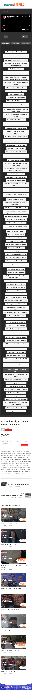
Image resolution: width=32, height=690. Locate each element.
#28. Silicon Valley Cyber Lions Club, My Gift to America (16, 164)
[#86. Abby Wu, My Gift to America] (16, 663)
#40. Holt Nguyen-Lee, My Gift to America (16, 216)
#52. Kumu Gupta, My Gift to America (16, 257)
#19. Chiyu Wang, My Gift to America (16, 128)
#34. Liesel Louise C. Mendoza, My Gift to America (16, 189)
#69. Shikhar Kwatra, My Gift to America (16, 319)
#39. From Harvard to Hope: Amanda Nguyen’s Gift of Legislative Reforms (16, 212)
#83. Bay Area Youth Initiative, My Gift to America (16, 375)
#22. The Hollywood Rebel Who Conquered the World (16, 141)
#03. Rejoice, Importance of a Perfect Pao (16, 60)
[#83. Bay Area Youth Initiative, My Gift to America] (16, 495)
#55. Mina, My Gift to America (16, 269)
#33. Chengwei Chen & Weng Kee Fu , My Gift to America (16, 184)
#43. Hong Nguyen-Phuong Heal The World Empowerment (16, 227)
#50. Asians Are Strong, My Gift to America (16, 251)
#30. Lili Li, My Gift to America (16, 174)
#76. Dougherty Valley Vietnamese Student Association (16, 344)
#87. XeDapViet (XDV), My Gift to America (16, 389)
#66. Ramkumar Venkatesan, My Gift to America (16, 308)
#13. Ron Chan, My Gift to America (16, 100)
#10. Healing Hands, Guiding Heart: (16, 91)
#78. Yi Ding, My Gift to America (16, 352)
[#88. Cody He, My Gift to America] (16, 621)
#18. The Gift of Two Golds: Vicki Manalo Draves (16, 123)
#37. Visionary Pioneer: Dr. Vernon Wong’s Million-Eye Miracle (16, 203)
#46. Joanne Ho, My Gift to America (16, 238)
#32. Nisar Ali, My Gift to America (16, 180)
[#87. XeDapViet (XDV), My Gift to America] (16, 642)
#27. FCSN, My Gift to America (16, 160)
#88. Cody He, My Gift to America (16, 392)
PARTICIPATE (24, 445)
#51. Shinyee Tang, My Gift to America (16, 254)
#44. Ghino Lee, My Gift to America (16, 231)
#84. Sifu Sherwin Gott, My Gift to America (16, 379)
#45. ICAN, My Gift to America (16, 234)
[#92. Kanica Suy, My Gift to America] (16, 536)
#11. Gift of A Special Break (16, 94)
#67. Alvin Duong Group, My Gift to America (16, 312)
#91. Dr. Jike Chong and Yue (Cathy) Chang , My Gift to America (16, 403)
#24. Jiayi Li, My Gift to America (16, 148)
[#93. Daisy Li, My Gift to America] (16, 515)
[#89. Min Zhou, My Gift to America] (16, 601)
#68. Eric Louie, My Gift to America (16, 315)
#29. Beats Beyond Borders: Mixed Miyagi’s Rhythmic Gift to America (16, 169)
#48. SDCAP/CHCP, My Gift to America (16, 244)
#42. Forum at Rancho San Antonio (16, 222)
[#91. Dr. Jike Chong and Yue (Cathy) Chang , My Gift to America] (16, 557)
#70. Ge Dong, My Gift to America (16, 322)
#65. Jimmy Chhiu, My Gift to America (16, 304)
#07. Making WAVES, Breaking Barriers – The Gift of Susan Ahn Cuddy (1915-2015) (16, 78)
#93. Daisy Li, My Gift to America (16, 411)
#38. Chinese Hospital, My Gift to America (16, 207)
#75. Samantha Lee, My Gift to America (16, 340)
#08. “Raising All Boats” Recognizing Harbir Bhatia (16, 83)
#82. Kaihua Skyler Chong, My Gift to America (16, 370)
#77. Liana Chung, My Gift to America (16, 349)
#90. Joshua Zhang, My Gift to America (16, 399)
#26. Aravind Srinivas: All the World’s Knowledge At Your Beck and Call (16, 156)
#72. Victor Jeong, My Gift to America (16, 328)
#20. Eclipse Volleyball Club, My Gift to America (16, 132)
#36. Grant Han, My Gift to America (16, 199)
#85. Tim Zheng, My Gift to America (16, 383)
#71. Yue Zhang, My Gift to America (16, 325)
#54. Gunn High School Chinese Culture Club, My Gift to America (16, 265)
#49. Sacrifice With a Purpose (16, 247)
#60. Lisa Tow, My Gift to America (16, 287)
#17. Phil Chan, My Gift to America (16, 119)
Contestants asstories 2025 (11, 10)
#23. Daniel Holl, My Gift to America (16, 145)
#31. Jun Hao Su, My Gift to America (16, 177)
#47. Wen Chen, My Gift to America (16, 241)
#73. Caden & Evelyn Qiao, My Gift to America (16, 333)
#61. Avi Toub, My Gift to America (16, 290)
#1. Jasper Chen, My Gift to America (16, 51)
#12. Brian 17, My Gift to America (16, 97)
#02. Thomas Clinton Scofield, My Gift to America (16, 56)
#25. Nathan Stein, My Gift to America (16, 151)
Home (2, 10)
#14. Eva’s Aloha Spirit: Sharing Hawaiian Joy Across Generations (16, 105)
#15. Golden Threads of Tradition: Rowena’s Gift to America (16, 110)
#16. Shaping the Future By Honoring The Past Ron (16, 115)
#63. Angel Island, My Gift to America (16, 297)
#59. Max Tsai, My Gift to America (16, 284)
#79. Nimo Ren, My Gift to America (16, 355)
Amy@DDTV (8, 428)
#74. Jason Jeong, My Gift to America (16, 337)
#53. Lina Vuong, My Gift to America (16, 260)
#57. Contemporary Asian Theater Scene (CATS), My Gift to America (16, 276)
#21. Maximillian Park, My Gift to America (16, 136)
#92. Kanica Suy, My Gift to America (16, 407)
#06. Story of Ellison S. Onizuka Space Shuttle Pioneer (16, 73)
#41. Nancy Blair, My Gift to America (16, 219)
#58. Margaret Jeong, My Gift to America (16, 281)
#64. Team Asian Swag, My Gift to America (16, 300)
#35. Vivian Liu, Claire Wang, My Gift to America (16, 195)
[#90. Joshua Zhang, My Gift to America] (16, 580)
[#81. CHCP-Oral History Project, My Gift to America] (16, 484)
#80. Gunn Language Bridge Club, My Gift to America (16, 359)
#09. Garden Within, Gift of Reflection (16, 87)
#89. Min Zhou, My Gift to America (16, 396)
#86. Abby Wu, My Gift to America (16, 386)
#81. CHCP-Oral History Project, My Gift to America (16, 365)
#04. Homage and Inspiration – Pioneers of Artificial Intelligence (16, 64)
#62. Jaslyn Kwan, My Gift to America (16, 294)
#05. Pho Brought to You (16, 68)
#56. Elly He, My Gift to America (16, 272)
